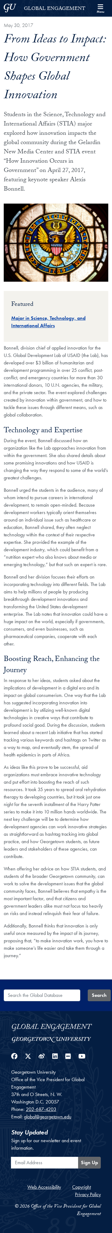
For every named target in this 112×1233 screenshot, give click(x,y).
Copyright (81, 1187)
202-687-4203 (41, 1109)
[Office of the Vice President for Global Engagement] (56, 1026)
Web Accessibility (44, 1187)
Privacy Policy (88, 1194)
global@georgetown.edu (47, 1116)
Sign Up (89, 1162)
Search (99, 995)
